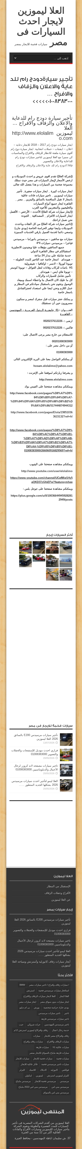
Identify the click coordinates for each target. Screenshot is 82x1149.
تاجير (66, 1013)
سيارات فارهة (42, 1047)
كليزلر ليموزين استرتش (58, 1075)
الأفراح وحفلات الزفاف (57, 893)
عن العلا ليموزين (60, 899)
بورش (37, 1007)
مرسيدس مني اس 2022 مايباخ (33, 1087)
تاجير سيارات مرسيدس (49, 1013)
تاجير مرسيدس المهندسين (56, 1024)
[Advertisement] (41, 654)
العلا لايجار (64, 996)
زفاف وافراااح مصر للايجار (56, 1036)
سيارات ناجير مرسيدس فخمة (55, 1064)
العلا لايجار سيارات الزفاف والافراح (39, 996)
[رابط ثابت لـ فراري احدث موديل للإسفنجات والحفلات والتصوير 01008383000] (66, 760)
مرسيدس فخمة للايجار (45, 1081)
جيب (21, 1024)
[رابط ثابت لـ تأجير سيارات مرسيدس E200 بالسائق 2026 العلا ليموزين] (66, 744)
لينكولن (28, 1075)
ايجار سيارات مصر (27, 1002)
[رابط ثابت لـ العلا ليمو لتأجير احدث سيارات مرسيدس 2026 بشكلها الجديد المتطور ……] (66, 790)
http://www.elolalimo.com (42, 135)
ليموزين (39, 1075)
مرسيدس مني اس (60, 1087)
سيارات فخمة (62, 1058)
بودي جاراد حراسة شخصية (56, 1007)
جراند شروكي (33, 1024)
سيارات (36, 1036)
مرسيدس (64, 1081)
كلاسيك (32, 1070)
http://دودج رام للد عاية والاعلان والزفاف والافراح (44, 165)
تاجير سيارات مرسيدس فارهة (55, 1019)
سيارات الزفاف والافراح (58, 1041)
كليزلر (22, 1070)
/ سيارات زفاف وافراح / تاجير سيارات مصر (49, 985)
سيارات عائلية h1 (61, 1047)
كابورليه (54, 1070)
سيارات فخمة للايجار (42, 1058)
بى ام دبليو (25, 1007)
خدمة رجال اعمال (60, 1030)
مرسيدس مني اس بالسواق (56, 1092)
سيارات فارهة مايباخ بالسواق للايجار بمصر (49, 1053)
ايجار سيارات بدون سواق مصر (54, 1002)
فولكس (65, 1070)
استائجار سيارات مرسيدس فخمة (53, 990)
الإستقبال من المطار (58, 886)
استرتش (30, 990)
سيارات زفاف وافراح (33, 1041)
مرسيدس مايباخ (23, 1081)
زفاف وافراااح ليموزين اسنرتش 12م (31, 1030)
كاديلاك (43, 1070)
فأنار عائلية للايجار (29, 1064)
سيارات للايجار (22, 1058)
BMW (22, 985)
